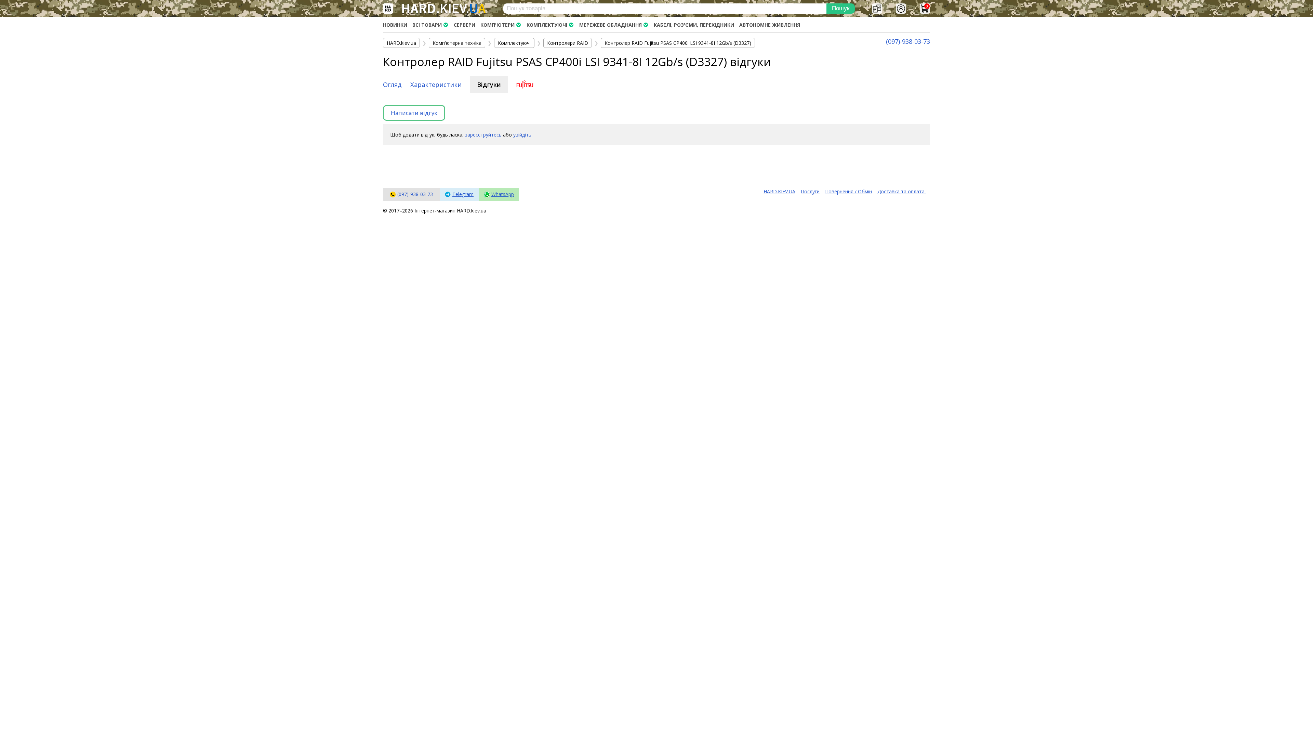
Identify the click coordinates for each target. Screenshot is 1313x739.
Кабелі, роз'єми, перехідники (694, 25)
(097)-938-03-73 (908, 41)
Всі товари (427, 25)
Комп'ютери (497, 25)
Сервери (464, 25)
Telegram (463, 194)
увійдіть (522, 134)
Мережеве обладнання (610, 25)
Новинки (395, 25)
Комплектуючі (547, 25)
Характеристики (436, 84)
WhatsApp (502, 194)
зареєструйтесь (483, 134)
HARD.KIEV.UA (779, 191)
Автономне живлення (769, 25)
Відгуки (489, 84)
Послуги (810, 191)
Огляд (392, 84)
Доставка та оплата (901, 191)
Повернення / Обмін (848, 191)
